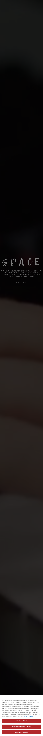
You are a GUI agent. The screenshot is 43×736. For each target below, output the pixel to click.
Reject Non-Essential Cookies (21, 726)
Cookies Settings (21, 721)
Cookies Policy (28, 717)
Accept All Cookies (21, 732)
